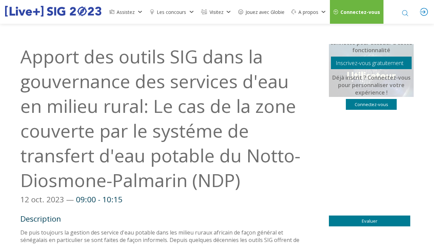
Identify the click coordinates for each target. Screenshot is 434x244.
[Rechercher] (405, 12)
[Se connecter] (424, 12)
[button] (356, 12)
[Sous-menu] (140, 12)
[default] (261, 12)
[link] (126, 12)
